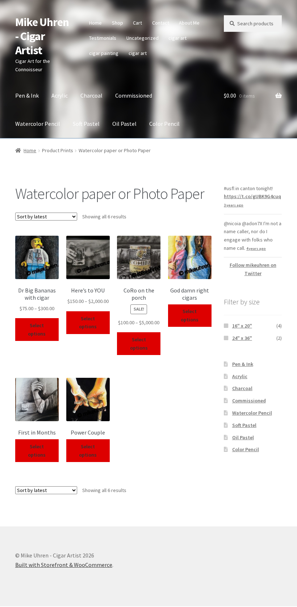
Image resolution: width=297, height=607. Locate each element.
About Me (189, 23)
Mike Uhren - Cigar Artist (42, 36)
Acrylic (59, 95)
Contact (160, 23)
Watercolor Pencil (37, 123)
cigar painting (103, 53)
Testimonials (102, 38)
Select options (37, 329)
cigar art (177, 38)
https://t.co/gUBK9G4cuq (252, 196)
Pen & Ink (27, 95)
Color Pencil (164, 123)
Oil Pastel (124, 123)
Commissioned (133, 95)
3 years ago (233, 205)
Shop (117, 23)
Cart (137, 23)
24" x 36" (242, 338)
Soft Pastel (86, 123)
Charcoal (91, 95)
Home (95, 23)
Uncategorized (142, 38)
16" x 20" (242, 325)
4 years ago (256, 248)
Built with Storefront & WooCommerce (63, 564)
